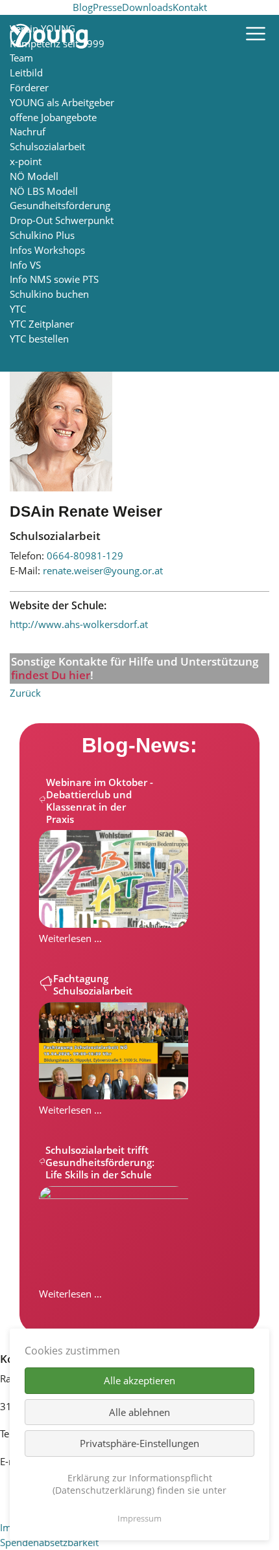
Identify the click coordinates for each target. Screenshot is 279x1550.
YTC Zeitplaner (42, 323)
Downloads (147, 7)
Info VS (25, 264)
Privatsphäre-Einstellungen (139, 1443)
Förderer (29, 87)
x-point (26, 161)
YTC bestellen (39, 338)
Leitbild (26, 72)
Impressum (139, 1518)
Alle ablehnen (139, 1412)
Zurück (25, 692)
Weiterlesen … (70, 938)
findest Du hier (50, 675)
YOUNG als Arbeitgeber (62, 102)
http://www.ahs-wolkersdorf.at (79, 624)
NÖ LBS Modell (44, 191)
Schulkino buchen (49, 293)
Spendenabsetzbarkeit (49, 1542)
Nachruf (27, 131)
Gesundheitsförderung (60, 205)
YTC (18, 308)
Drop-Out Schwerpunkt (62, 220)
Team (21, 57)
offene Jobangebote (53, 117)
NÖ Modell (34, 176)
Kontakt (190, 7)
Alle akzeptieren (139, 1380)
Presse (107, 7)
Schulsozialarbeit (47, 146)
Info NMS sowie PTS (54, 279)
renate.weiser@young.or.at (103, 570)
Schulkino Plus (42, 235)
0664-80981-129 (85, 555)
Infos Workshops (47, 249)
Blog (83, 7)
